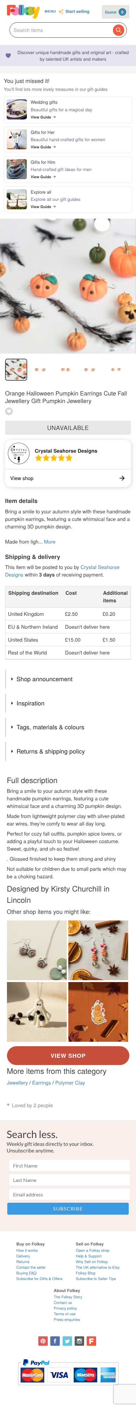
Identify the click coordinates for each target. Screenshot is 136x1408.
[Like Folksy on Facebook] (55, 1341)
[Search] (118, 30)
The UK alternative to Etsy (98, 1267)
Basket (114, 12)
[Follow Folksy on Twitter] (67, 1341)
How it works (27, 1250)
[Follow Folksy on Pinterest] (43, 1341)
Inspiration (30, 703)
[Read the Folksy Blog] (91, 1341)
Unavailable (68, 427)
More (49, 541)
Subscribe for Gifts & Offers (39, 1278)
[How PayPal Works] (68, 1388)
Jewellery (17, 1082)
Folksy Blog (86, 1273)
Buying (26, 1273)
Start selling (77, 11)
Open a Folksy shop (92, 1250)
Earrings (41, 1082)
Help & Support (89, 1256)
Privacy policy (65, 1308)
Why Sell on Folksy (92, 1261)
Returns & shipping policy (50, 751)
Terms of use (65, 1314)
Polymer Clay (70, 1082)
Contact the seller (31, 1267)
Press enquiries (67, 1319)
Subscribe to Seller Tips (96, 1278)
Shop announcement (44, 679)
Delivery (23, 1256)
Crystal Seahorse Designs (66, 450)
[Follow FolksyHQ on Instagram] (79, 1341)
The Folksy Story (68, 1297)
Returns (23, 1261)
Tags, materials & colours (50, 727)
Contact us (63, 1302)
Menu (50, 11)
